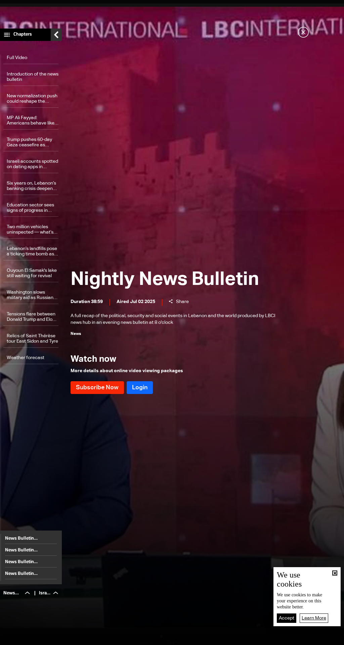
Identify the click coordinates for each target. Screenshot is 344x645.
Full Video (17, 57)
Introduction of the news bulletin (32, 77)
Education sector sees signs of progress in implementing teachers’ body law (32, 208)
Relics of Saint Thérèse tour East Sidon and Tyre (32, 339)
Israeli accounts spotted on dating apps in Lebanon (32, 164)
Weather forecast (25, 357)
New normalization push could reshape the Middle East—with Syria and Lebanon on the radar (32, 99)
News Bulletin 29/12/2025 (19, 561)
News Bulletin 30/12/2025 (19, 550)
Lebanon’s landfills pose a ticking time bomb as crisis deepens (32, 251)
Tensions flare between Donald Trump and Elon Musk (31, 317)
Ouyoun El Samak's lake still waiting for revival (32, 273)
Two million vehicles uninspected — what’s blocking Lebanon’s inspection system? (30, 230)
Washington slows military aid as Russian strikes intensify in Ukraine (30, 295)
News (111, 638)
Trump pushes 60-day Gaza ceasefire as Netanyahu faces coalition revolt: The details (29, 142)
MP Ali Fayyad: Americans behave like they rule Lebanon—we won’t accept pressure (31, 120)
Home (38, 638)
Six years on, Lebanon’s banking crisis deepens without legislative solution (31, 186)
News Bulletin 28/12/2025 (19, 573)
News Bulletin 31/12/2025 (19, 538)
